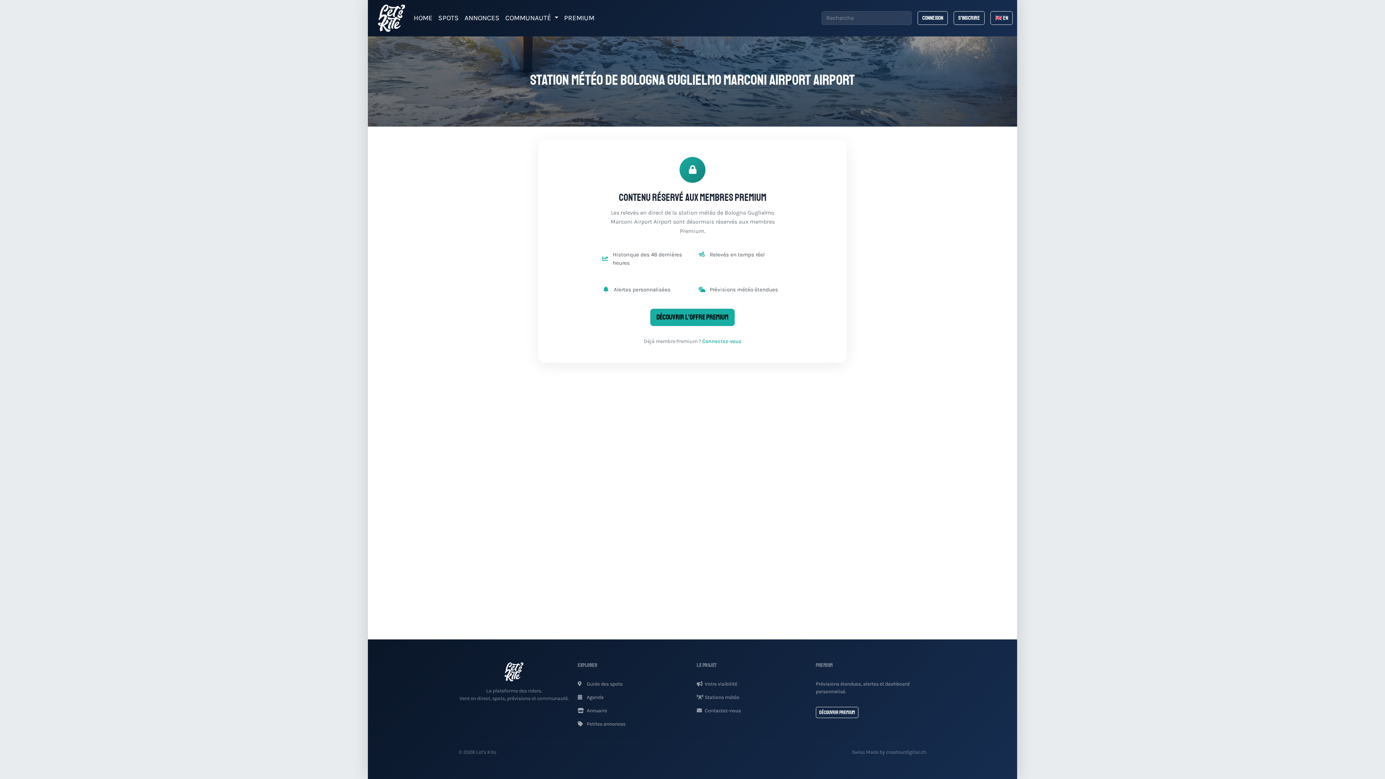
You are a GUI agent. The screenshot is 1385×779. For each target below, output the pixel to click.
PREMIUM (579, 18)
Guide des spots (604, 684)
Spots (448, 18)
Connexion (932, 18)
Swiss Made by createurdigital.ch (889, 752)
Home (423, 18)
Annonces (482, 18)
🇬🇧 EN (1001, 18)
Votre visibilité (721, 684)
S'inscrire (969, 18)
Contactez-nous (723, 711)
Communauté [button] (529, 18)
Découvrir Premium (837, 712)
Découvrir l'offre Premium (692, 317)
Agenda (595, 697)
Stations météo (722, 697)
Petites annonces (605, 724)
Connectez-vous (722, 341)
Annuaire (596, 711)
